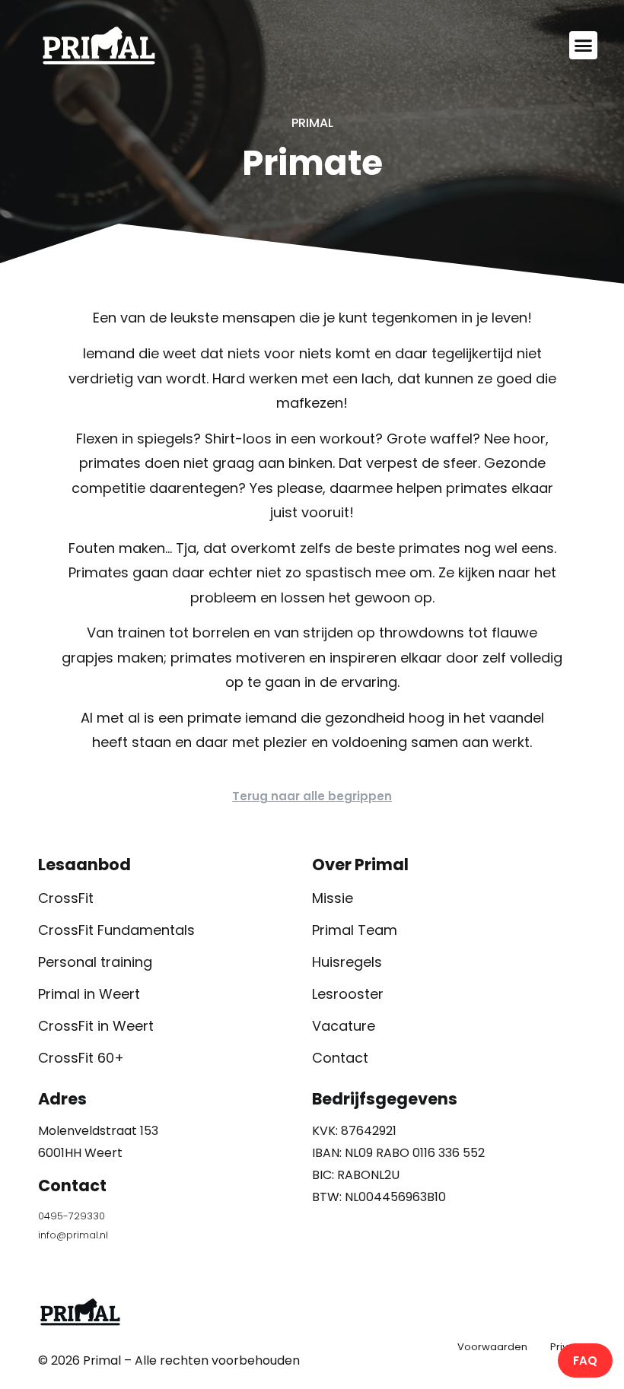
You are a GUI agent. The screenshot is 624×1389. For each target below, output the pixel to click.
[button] (583, 45)
